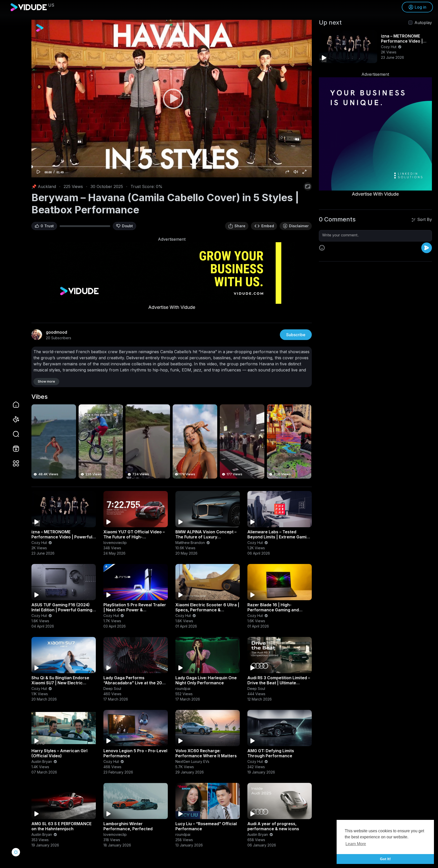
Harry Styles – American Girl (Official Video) (59, 753)
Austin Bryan (42, 761)
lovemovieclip (115, 542)
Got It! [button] (385, 859)
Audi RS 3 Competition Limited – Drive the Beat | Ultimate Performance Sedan (278, 682)
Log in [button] (420, 7)
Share (239, 226)
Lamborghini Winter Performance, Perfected (128, 826)
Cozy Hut (39, 542)
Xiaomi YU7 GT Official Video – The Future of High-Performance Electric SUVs (134, 536)
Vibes (39, 396)
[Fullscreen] (304, 171)
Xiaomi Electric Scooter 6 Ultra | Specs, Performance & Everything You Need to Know (207, 609)
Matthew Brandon (190, 542)
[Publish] (426, 247)
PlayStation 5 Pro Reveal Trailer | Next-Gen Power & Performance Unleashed (134, 609)
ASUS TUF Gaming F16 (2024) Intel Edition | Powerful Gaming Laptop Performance (61, 609)
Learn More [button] (355, 844)
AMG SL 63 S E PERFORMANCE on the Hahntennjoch (61, 826)
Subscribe (295, 334)
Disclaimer (299, 226)
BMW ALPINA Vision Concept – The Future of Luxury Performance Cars (205, 536)
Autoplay (423, 22)
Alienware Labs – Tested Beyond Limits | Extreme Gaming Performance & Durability (279, 536)
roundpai (182, 688)
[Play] (171, 98)
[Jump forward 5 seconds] (287, 171)
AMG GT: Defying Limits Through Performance (270, 753)
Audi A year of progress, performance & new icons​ (273, 826)
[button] (12, 434)
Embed (267, 226)
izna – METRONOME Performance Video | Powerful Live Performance (61, 536)
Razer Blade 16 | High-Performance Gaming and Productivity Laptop (273, 609)
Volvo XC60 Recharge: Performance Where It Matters (206, 753)
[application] (171, 98)
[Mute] (296, 171)
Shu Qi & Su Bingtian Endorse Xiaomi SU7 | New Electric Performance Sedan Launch (60, 682)
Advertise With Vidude (171, 307)
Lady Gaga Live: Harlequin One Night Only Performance (206, 680)
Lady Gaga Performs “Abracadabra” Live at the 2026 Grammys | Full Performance (135, 682)
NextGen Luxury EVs (192, 761)
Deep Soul (112, 688)
